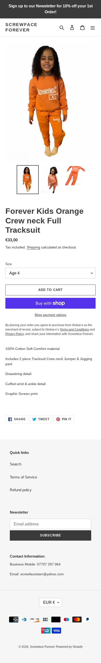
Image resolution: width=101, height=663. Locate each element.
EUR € (49, 602)
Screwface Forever (21, 27)
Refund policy (21, 490)
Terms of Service (23, 477)
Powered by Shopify (69, 647)
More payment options (50, 315)
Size (8, 264)
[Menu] (93, 27)
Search (15, 464)
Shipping (33, 247)
